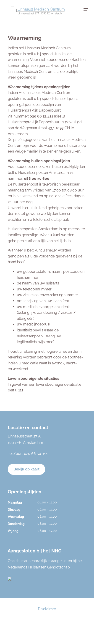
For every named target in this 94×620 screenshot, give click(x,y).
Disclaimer (47, 609)
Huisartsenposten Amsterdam (43, 172)
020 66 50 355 (36, 453)
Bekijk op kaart (26, 469)
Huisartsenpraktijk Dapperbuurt (34, 110)
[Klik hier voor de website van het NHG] (47, 579)
